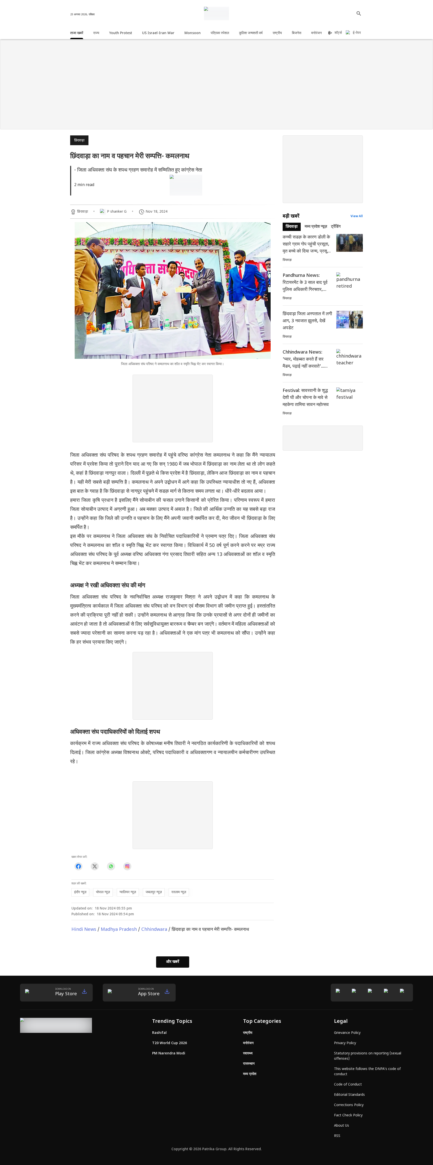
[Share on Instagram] (127, 866)
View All (357, 216)
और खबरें (172, 962)
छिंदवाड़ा (79, 140)
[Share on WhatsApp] (111, 866)
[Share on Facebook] (78, 866)
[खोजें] (359, 14)
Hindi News (83, 930)
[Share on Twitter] (94, 866)
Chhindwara (154, 930)
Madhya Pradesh (119, 930)
